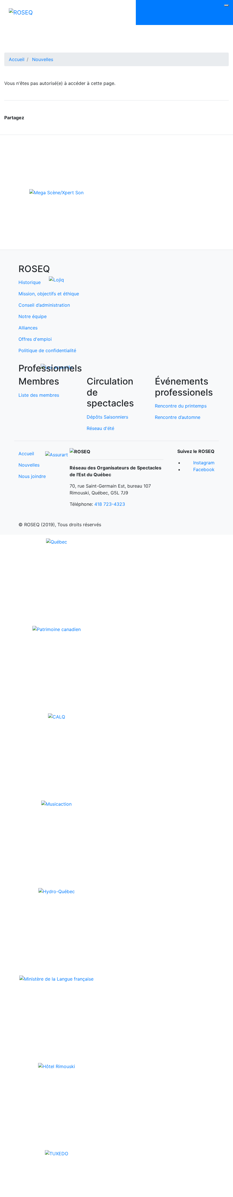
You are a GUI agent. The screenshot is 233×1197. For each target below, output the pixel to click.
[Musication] (56, 804)
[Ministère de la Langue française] (56, 978)
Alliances (28, 328)
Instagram (204, 462)
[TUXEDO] (56, 1153)
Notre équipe (32, 316)
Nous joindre (32, 476)
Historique (29, 282)
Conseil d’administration (44, 305)
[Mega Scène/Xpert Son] (56, 192)
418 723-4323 (109, 504)
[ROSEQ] (21, 12)
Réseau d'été (100, 428)
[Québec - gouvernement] (56, 541)
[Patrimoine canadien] (56, 629)
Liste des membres (38, 395)
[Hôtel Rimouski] (56, 1066)
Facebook (204, 469)
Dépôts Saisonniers (107, 417)
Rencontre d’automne (177, 417)
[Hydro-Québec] (56, 891)
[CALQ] (56, 716)
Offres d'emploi (35, 339)
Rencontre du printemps (181, 406)
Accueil (16, 59)
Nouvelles (42, 59)
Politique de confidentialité (47, 350)
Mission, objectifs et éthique (48, 293)
